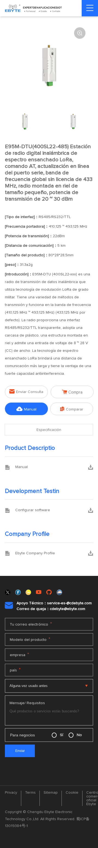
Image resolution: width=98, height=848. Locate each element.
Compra (72, 392)
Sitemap (51, 793)
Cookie (72, 793)
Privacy (11, 793)
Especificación (48, 430)
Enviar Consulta (26, 391)
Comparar (71, 409)
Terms (30, 793)
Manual (26, 409)
